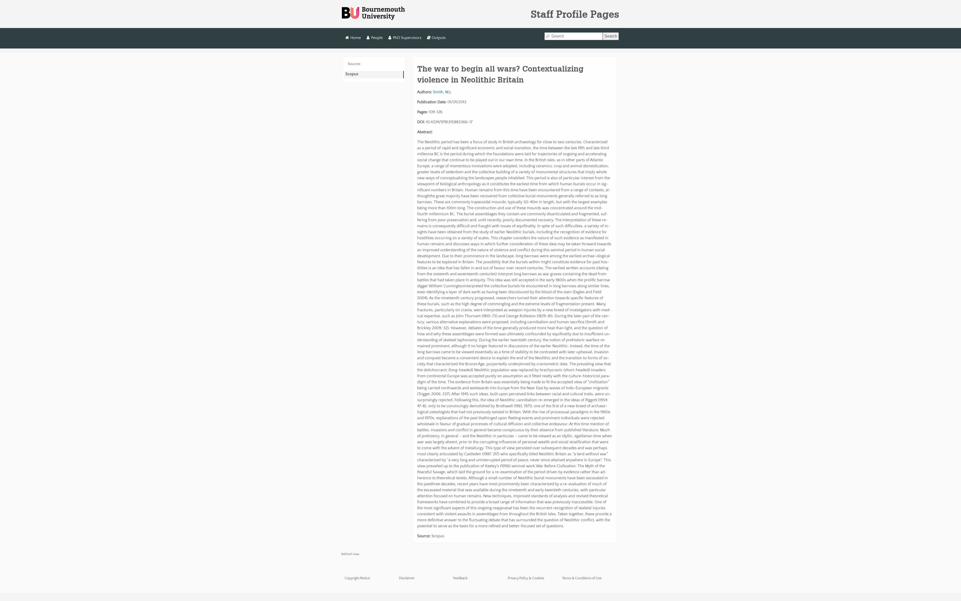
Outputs (439, 38)
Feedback (460, 578)
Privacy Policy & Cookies (526, 578)
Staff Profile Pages (575, 14)
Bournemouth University (373, 13)
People (377, 38)
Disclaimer (407, 578)
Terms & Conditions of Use (582, 578)
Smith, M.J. (442, 92)
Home (355, 38)
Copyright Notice (357, 578)
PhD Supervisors (407, 38)
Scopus (351, 74)
